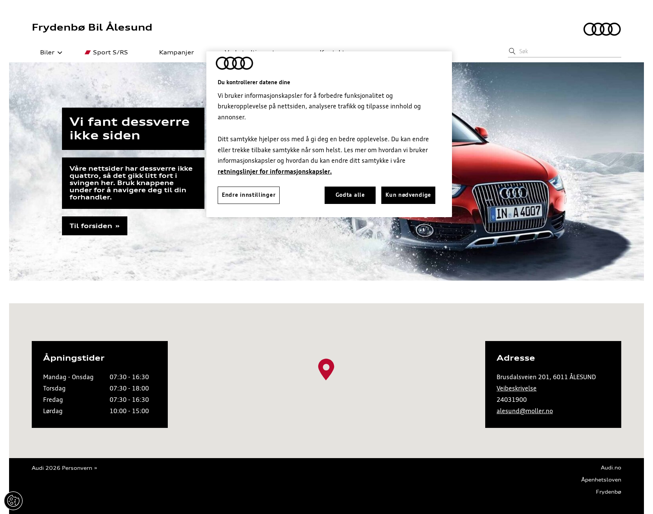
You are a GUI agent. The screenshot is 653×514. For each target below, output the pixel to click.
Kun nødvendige (408, 194)
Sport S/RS (110, 52)
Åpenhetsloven (601, 480)
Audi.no (611, 468)
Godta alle (350, 194)
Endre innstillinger (13, 500)
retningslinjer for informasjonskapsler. (275, 171)
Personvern (77, 468)
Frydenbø (608, 492)
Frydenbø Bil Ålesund (92, 27)
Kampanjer (176, 52)
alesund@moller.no (525, 411)
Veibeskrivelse (517, 388)
